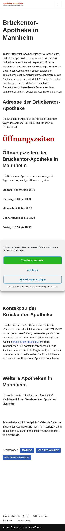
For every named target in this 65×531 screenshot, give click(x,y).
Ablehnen (32, 269)
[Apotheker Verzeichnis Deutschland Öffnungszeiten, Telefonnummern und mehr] (13, 4)
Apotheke (27, 450)
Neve (6, 527)
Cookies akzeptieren (32, 260)
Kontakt (7, 520)
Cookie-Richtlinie (15, 287)
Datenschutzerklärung (35, 287)
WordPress (35, 527)
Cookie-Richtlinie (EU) (15, 516)
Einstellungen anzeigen (33, 279)
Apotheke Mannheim (48, 450)
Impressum (53, 287)
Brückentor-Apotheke (16, 457)
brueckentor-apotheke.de (26, 341)
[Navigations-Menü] (58, 4)
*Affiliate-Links (41, 516)
